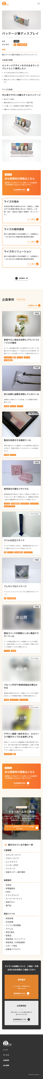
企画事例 (6, 1060)
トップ (5, 1050)
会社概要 (6, 1065)
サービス (6, 1055)
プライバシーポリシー (34, 1075)
